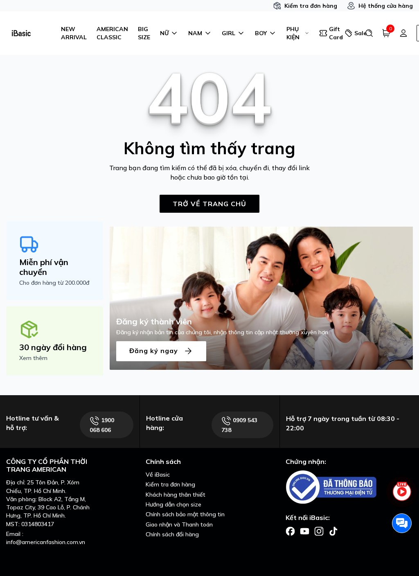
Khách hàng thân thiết (175, 494)
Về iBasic (158, 474)
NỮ (164, 33)
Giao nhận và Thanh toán (179, 524)
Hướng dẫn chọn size (173, 504)
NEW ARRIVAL (74, 33)
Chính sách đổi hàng (172, 534)
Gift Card (334, 33)
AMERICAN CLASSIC (112, 33)
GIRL (228, 33)
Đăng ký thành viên (154, 321)
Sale (356, 33)
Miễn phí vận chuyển (43, 267)
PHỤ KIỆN (293, 33)
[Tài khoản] (403, 33)
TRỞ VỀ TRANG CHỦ (209, 204)
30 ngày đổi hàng (53, 347)
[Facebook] (290, 530)
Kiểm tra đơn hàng (310, 5)
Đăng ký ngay (154, 350)
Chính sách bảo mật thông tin (185, 514)
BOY (261, 33)
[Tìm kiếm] (369, 33)
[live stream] (402, 496)
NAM (195, 33)
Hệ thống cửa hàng (385, 5)
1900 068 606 (102, 425)
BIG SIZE (144, 33)
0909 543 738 (239, 425)
